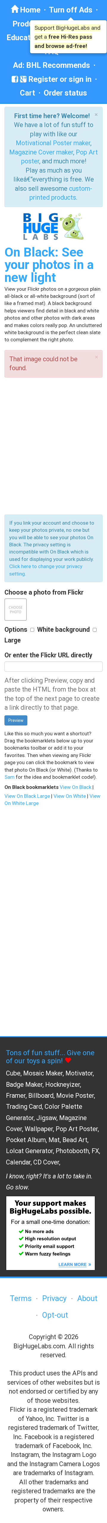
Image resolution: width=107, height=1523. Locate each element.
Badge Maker (24, 1084)
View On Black (75, 787)
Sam (9, 777)
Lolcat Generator (29, 1151)
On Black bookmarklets (31, 787)
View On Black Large (27, 796)
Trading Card (24, 1106)
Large (12, 640)
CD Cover (46, 1162)
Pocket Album (26, 1140)
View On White (70, 796)
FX (95, 1151)
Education (24, 37)
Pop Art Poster (77, 1129)
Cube (13, 1073)
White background (63, 629)
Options (15, 629)
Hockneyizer (62, 1084)
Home (29, 9)
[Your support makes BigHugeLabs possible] (50, 1232)
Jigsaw (46, 1118)
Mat (54, 1140)
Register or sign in (59, 79)
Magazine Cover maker (41, 152)
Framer (16, 1095)
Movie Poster (75, 1095)
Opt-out (55, 1315)
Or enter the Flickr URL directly (48, 655)
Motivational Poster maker (53, 143)
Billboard (41, 1095)
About (87, 1298)
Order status (65, 92)
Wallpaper (39, 1129)
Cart (27, 92)
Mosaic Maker (43, 1073)
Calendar (18, 1162)
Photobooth (72, 1151)
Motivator (79, 1073)
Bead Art (74, 1140)
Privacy (54, 1298)
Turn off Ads (70, 9)
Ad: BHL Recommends (51, 65)
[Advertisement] (53, 446)
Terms (21, 1298)
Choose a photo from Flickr (44, 592)
